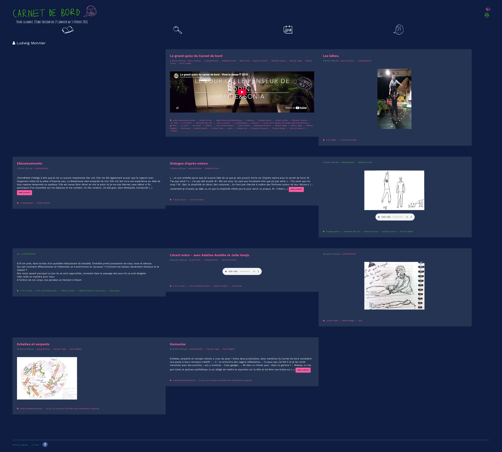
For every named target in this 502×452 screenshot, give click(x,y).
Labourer (255, 123)
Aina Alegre (331, 140)
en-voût (174, 123)
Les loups (196, 126)
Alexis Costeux (194, 61)
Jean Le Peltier (223, 123)
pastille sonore (389, 232)
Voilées (174, 131)
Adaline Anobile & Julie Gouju (92, 291)
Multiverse (185, 128)
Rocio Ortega (185, 63)
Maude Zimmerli (260, 61)
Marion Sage (296, 126)
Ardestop (250, 120)
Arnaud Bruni (194, 260)
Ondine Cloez (217, 128)
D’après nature (264, 120)
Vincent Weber (278, 128)
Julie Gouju (114, 291)
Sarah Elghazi (76, 349)
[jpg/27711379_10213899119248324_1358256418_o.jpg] (395, 99)
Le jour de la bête (348, 140)
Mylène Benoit (201, 128)
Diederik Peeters (299, 120)
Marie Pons (244, 61)
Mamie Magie (281, 126)
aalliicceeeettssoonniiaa (184, 120)
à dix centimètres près (46, 291)
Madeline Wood (229, 61)
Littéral (208, 126)
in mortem (187, 123)
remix (229, 128)
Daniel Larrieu (281, 120)
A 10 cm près (26, 291)
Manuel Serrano (371, 232)
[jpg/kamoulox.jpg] (47, 378)
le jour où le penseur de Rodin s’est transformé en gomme (72, 409)
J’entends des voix (204, 123)
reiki (360, 321)
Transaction (241, 128)
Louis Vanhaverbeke (224, 126)
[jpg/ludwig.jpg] (395, 286)
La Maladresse (240, 123)
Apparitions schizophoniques (229, 120)
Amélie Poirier (205, 120)
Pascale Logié (295, 61)
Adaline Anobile (68, 291)
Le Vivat (184, 126)
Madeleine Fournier (262, 126)
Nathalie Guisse (278, 61)
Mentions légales (20, 445)
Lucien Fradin (244, 126)
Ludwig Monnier (211, 61)
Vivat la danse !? (297, 128)
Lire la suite (24, 192)
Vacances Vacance (259, 128)
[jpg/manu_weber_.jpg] (395, 190)
